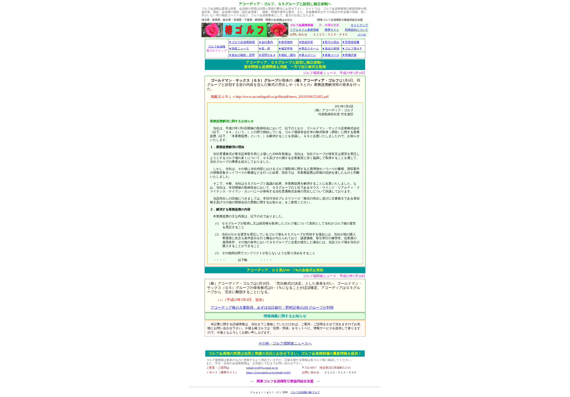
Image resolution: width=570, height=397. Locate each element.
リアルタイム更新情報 (304, 29)
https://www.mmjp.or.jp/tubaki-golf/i (268, 372)
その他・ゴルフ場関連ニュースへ (285, 343)
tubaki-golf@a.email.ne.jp (262, 367)
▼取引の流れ (330, 42)
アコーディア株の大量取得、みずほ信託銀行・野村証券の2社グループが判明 (272, 307)
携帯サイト (332, 29)
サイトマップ (359, 25)
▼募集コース (330, 55)
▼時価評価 (349, 55)
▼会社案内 (266, 42)
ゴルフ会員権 (216, 46)
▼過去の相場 (330, 48)
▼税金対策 (306, 42)
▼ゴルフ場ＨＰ (352, 48)
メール (361, 34)
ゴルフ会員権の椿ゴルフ (305, 392)
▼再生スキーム (309, 48)
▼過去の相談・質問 (242, 55)
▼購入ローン (307, 55)
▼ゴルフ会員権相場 (242, 42)
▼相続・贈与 (287, 55)
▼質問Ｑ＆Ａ (267, 55)
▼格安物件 (285, 42)
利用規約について (356, 29)
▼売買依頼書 (350, 42)
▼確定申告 (285, 48)
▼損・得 (264, 48)
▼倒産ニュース (239, 48)
